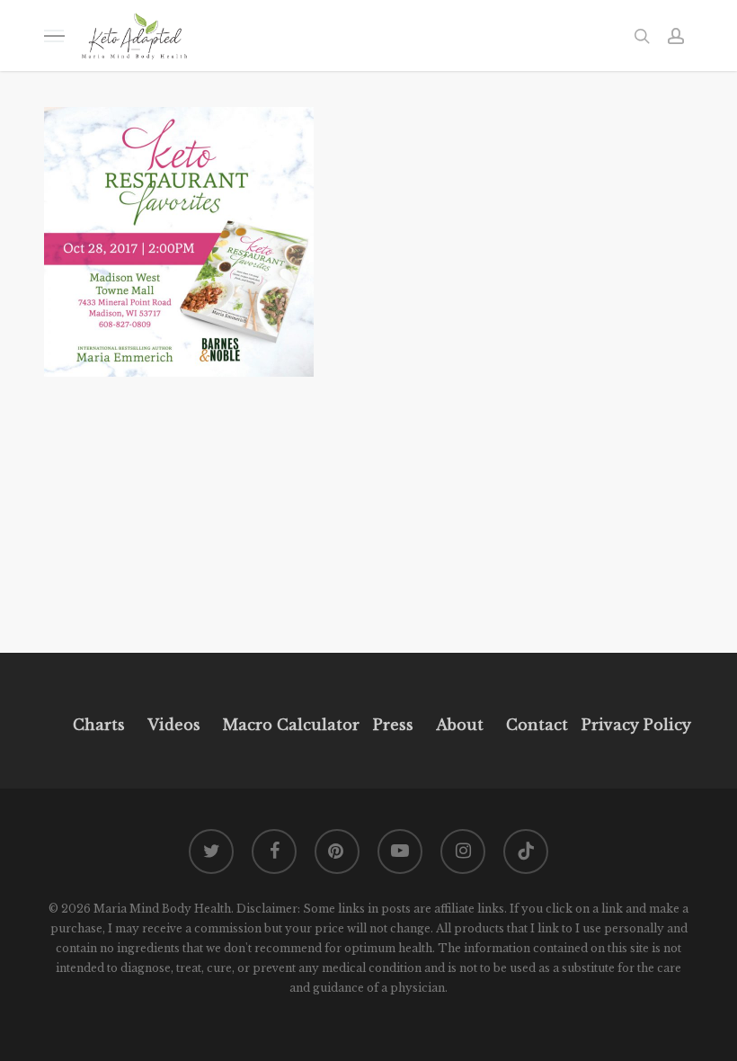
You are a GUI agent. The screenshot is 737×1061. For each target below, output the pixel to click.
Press (393, 725)
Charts (99, 725)
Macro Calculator (291, 725)
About (460, 725)
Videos (173, 725)
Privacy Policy (634, 725)
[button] (54, 35)
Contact (537, 725)
